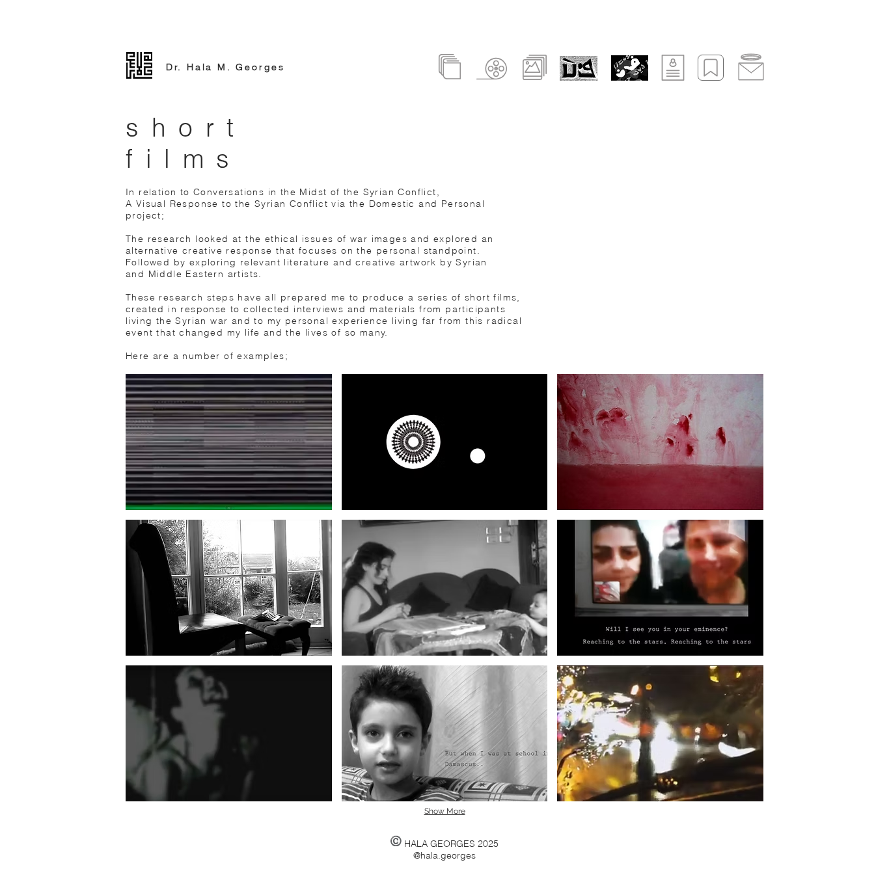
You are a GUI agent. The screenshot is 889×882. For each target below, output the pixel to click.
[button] (229, 442)
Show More (444, 811)
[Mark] (711, 68)
